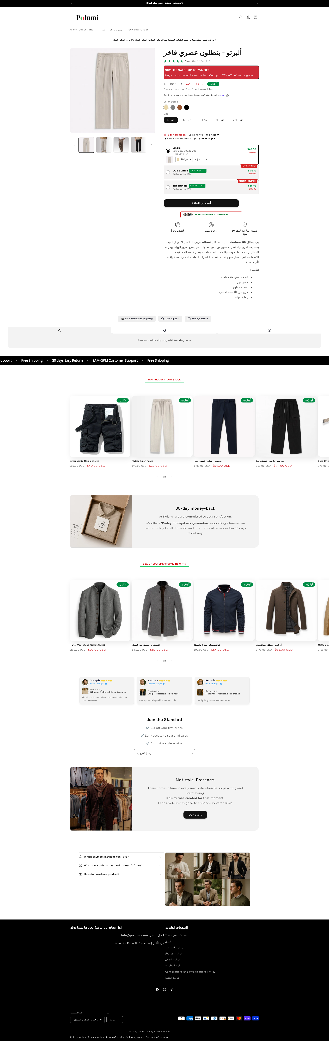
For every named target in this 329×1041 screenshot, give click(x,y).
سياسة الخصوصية (174, 947)
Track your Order (176, 935)
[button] (83, 29)
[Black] (186, 107)
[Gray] (172, 107)
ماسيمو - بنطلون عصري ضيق (208, 461)
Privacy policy (96, 1037)
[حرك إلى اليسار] (74, 145)
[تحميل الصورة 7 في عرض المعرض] (138, 145)
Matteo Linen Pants (142, 461)
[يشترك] (191, 753)
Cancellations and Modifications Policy (190, 971)
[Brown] (179, 107)
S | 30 (171, 120)
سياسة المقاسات (173, 965)
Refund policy (78, 1037)
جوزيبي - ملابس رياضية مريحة (270, 461)
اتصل (161, 935)
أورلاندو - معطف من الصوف (269, 645)
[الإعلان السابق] (71, 3)
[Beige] (166, 107)
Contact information (157, 1037)
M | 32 (187, 120)
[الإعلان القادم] (257, 3)
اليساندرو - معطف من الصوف (146, 645)
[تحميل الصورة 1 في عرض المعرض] (86, 145)
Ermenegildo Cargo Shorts (84, 461)
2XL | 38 (238, 120)
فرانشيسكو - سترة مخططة (207, 645)
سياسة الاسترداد (173, 953)
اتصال (168, 941)
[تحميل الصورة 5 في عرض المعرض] (104, 145)
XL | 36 (220, 120)
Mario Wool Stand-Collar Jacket (87, 645)
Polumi (141, 1031)
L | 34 (203, 120)
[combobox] (183, 159)
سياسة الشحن (172, 959)
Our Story (195, 814)
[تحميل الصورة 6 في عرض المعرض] (121, 145)
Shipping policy (135, 1037)
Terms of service (115, 1037)
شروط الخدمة (172, 977)
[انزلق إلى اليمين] (151, 145)
